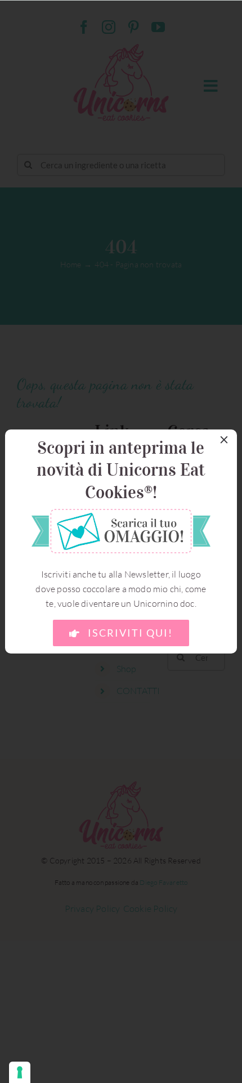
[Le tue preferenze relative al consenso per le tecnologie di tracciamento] (19, 1072)
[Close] (224, 439)
